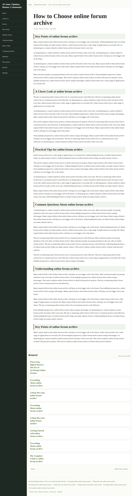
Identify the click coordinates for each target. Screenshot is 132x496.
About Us (5, 19)
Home (4, 13)
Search (4, 24)
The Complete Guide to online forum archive (37, 459)
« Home (32, 469)
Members (5, 57)
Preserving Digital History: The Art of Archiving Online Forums (37, 367)
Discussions (6, 62)
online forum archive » (121, 469)
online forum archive (40, 4)
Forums (4, 67)
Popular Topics (7, 35)
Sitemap (5, 73)
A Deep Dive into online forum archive (37, 395)
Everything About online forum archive (36, 383)
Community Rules (8, 51)
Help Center (6, 46)
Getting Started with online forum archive (37, 433)
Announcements (7, 40)
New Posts (5, 29)
